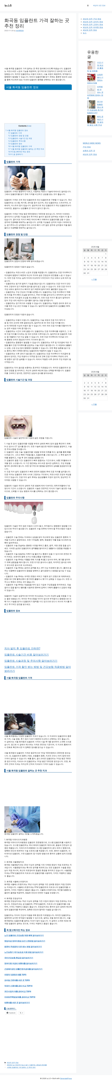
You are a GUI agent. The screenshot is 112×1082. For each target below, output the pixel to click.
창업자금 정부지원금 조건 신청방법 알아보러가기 (24, 941)
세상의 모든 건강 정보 (92, 19)
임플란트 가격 (15, 133)
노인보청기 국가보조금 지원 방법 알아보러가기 (23, 952)
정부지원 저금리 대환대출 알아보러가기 (20, 963)
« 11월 (94, 279)
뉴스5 (8, 5)
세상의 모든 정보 (99, 5)
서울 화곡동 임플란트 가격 (20, 146)
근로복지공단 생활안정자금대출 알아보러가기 (23, 969)
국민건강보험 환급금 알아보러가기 (18, 958)
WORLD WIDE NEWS (92, 143)
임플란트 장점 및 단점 (18, 136)
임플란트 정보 (15, 144)
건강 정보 (87, 147)
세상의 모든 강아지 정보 (93, 22)
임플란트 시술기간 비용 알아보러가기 (26, 654)
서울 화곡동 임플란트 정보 (17, 130)
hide (29, 126)
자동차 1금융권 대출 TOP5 (15, 975)
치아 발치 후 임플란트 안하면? (22, 648)
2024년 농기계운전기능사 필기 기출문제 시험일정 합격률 (27, 1065)
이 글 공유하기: (15, 154)
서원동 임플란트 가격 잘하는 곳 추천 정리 (21, 1067)
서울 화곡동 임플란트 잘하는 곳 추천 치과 (26, 149)
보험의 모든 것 (89, 151)
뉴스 (85, 33)
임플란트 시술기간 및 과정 (20, 138)
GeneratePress (66, 1078)
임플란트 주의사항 (17, 141)
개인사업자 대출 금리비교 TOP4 (17, 991)
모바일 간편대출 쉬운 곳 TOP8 (17, 980)
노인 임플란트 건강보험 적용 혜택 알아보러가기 (24, 935)
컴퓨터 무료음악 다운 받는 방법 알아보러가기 (23, 947)
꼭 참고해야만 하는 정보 (19, 152)
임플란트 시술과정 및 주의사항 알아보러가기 (30, 660)
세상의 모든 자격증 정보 (93, 27)
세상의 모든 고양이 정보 (93, 24)
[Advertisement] (38, 51)
